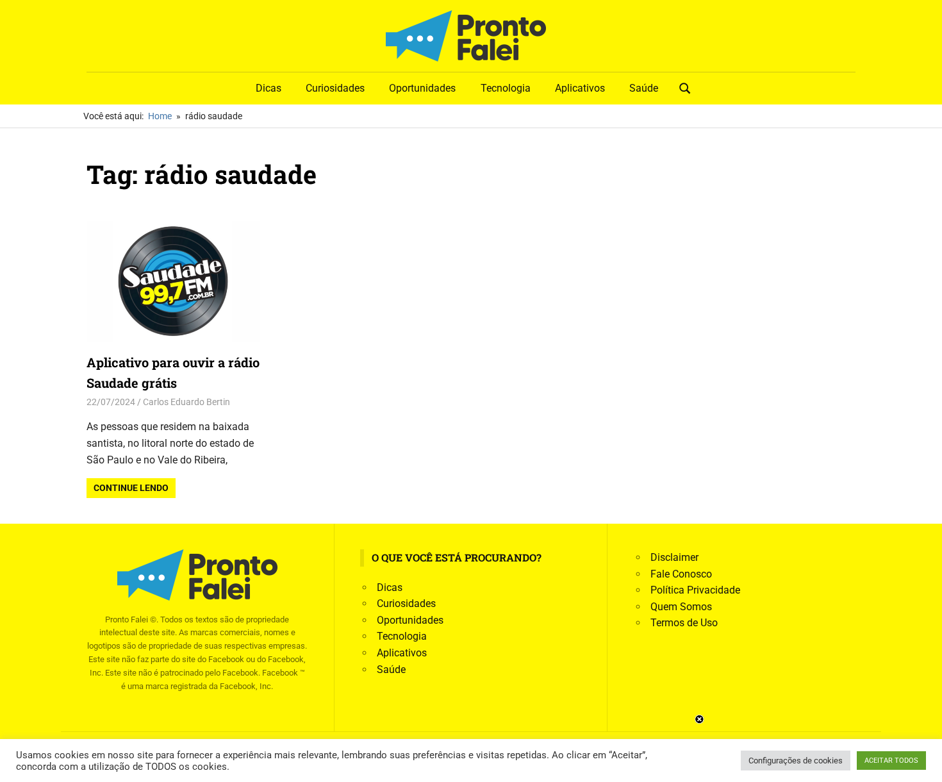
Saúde (643, 88)
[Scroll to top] (923, 763)
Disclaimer (674, 557)
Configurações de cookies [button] (795, 760)
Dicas (268, 88)
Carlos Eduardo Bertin (186, 402)
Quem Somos (681, 607)
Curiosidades (335, 88)
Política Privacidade (695, 590)
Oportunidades (422, 88)
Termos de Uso (684, 623)
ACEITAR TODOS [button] (891, 760)
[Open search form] (685, 87)
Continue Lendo (131, 488)
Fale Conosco (681, 574)
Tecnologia (506, 88)
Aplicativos (580, 88)
